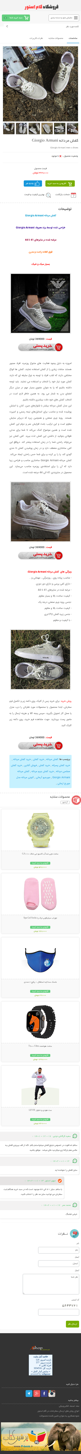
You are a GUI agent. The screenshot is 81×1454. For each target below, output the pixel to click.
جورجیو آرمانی (42, 777)
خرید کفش (38, 759)
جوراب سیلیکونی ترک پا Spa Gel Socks (40, 918)
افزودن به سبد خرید (56, 183)
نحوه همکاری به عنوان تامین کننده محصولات (59, 1416)
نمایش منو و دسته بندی (61, 18)
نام (78, 1243)
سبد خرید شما (16, 18)
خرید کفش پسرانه (60, 765)
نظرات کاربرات (36, 38)
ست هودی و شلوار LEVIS (40, 1110)
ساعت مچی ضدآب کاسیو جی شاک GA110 (40, 854)
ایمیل (77, 1257)
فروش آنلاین (30, 765)
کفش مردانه (51, 759)
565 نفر (30, 183)
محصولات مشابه (56, 38)
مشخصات (73, 38)
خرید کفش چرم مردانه (42, 771)
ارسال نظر (72, 1324)
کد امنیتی (75, 1299)
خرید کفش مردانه (21, 759)
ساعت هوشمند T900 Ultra (40, 1046)
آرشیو (65, 802)
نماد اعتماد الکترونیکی (69, 1406)
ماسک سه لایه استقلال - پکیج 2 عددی (40, 982)
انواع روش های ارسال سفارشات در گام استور (58, 1411)
